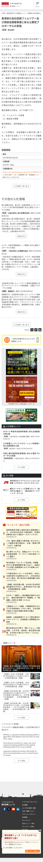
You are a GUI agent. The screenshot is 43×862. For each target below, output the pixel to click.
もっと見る (21, 467)
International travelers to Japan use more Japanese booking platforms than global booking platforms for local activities (19, 745)
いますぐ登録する (33, 851)
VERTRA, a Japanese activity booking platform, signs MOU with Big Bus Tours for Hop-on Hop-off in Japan (21, 736)
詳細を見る (21, 236)
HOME (4, 13)
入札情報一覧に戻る (21, 186)
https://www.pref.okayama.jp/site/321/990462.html (23, 172)
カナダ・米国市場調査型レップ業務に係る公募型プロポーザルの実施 (21, 246)
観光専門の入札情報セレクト (16, 13)
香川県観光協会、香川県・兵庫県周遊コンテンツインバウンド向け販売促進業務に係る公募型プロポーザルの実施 (21, 207)
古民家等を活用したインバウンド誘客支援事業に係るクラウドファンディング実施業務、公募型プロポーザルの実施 (21, 285)
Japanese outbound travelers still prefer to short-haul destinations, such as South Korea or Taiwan (20, 753)
